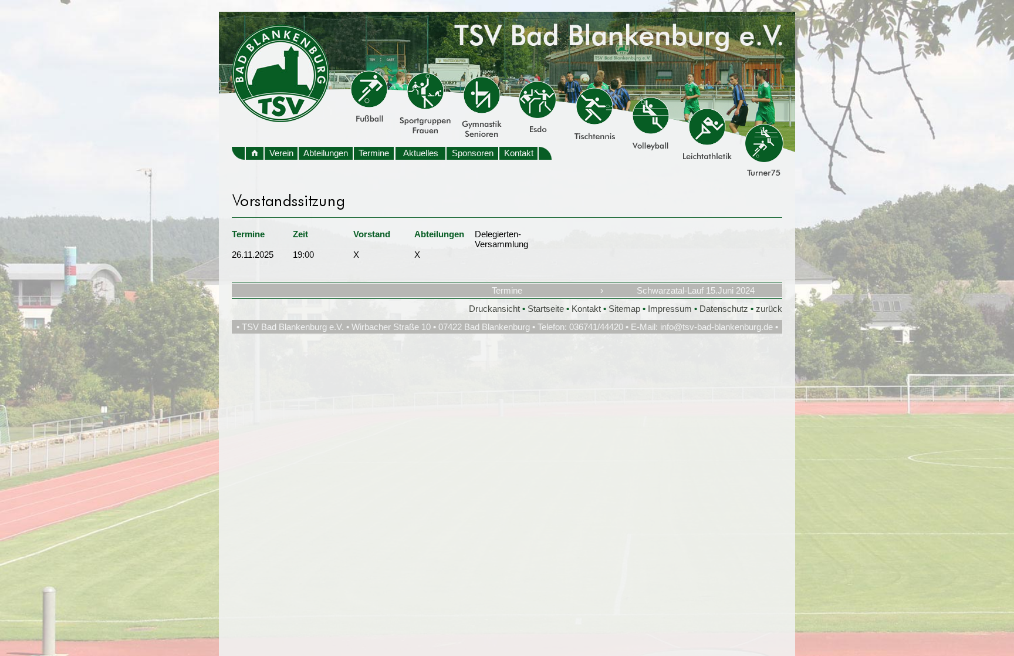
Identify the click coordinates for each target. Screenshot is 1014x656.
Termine (374, 153)
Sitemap (624, 309)
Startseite (546, 309)
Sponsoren (473, 153)
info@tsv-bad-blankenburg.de (716, 327)
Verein (281, 153)
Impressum (670, 309)
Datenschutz (723, 309)
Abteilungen (325, 153)
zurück (769, 309)
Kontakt (518, 153)
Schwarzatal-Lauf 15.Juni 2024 (696, 290)
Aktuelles (420, 153)
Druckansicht (494, 309)
